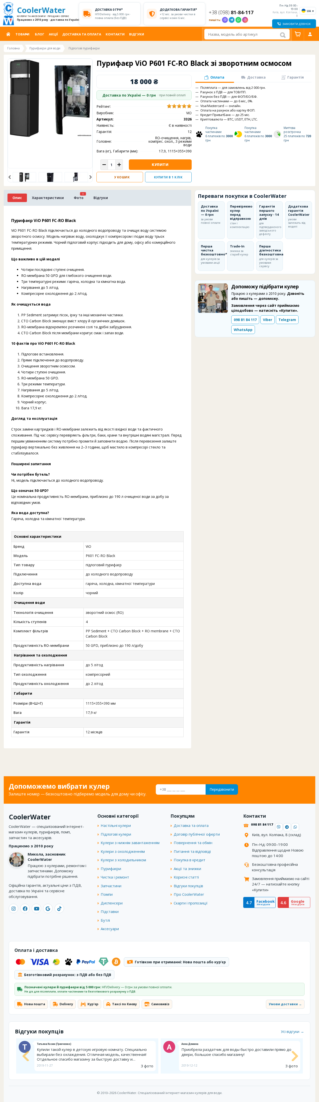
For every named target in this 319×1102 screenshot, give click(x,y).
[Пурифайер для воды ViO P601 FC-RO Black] (50, 177)
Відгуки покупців (188, 885)
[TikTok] (59, 908)
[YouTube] (36, 908)
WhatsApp (243, 329)
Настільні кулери (116, 825)
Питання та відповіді (192, 851)
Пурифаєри (111, 868)
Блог (39, 34)
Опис (17, 197)
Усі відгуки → (292, 1031)
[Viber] (279, 827)
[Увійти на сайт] (310, 34)
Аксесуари (110, 928)
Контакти (115, 34)
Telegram (287, 319)
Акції (53, 34)
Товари (22, 34)
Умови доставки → (285, 1004)
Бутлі (105, 920)
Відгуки (136, 34)
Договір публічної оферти (197, 834)
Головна (9, 34)
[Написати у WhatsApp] (238, 20)
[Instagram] (13, 908)
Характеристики (48, 197)
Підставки (110, 911)
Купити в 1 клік (168, 177)
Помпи (107, 894)
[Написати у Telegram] (232, 20)
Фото (78, 197)
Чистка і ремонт (115, 877)
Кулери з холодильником (123, 859)
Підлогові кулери (116, 834)
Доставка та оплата (81, 34)
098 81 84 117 (245, 319)
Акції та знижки (187, 868)
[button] (9, 177)
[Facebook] (25, 908)
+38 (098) (231, 12)
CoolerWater (46, 13)
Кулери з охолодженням (123, 851)
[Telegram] (287, 827)
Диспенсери (112, 902)
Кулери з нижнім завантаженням (130, 842)
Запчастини (111, 885)
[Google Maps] (48, 908)
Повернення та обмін (193, 842)
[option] (24, 177)
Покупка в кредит (189, 859)
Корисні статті (186, 877)
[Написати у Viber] (225, 20)
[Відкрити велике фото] (50, 98)
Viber (267, 319)
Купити (160, 164)
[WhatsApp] (295, 827)
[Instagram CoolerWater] (245, 20)
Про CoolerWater (189, 894)
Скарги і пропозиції (191, 902)
